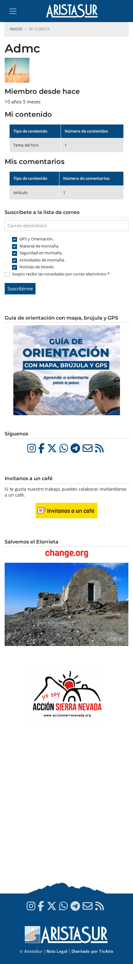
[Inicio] (74, 11)
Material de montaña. (39, 246)
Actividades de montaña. (42, 260)
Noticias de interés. (36, 267)
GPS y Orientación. (36, 239)
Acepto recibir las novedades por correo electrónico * (60, 274)
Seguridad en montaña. (40, 253)
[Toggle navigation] (13, 11)
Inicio (16, 29)
